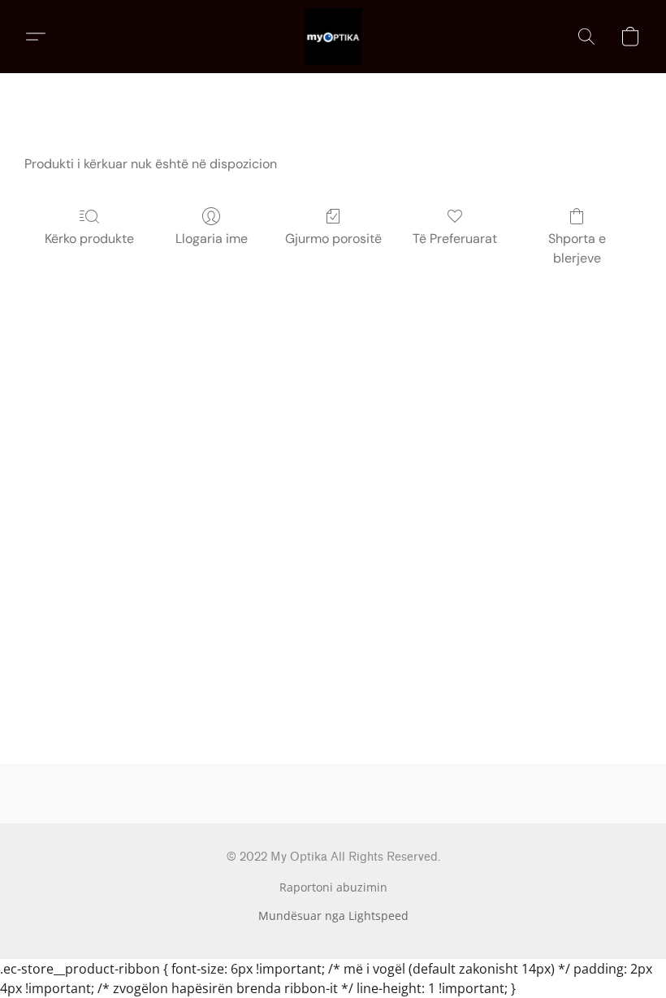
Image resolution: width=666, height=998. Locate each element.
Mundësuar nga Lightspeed (333, 915)
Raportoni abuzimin (333, 887)
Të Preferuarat (455, 238)
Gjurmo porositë (333, 238)
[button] (333, 36)
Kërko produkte (89, 238)
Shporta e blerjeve (577, 248)
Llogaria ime (211, 238)
